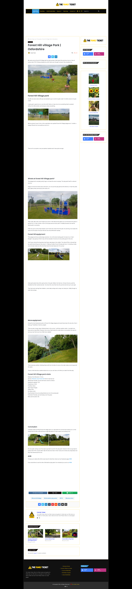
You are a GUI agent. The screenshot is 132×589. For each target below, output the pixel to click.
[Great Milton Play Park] (69, 533)
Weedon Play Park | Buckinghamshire (32, 539)
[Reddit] (56, 504)
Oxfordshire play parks (51, 498)
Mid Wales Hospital (94, 126)
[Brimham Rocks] (94, 83)
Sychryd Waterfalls (94, 112)
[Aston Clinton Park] (52, 533)
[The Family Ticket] (66, 4)
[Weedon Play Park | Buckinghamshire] (35, 533)
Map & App (65, 11)
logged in (36, 553)
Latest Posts (35, 11)
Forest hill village (36, 498)
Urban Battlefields (66, 574)
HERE (70, 459)
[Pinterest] (52, 504)
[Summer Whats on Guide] (94, 97)
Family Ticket (33, 52)
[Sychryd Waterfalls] (94, 110)
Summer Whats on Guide (93, 99)
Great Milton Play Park (68, 539)
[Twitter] (52, 56)
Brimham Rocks (93, 85)
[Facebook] (49, 56)
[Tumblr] (49, 504)
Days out (59, 11)
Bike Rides (42, 11)
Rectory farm (69, 498)
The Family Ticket (75, 584)
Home (30, 39)
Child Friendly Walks (51, 11)
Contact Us (72, 11)
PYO (62, 498)
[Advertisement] (66, 24)
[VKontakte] (59, 504)
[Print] (65, 504)
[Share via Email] (62, 504)
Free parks (39, 39)
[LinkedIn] (56, 56)
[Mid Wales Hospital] (94, 124)
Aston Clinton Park (50, 539)
